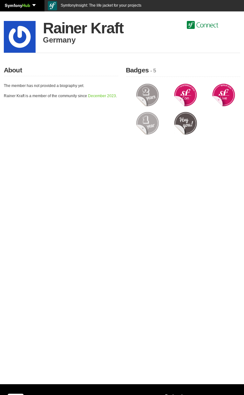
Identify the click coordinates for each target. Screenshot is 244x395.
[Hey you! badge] (185, 123)
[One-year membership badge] (147, 123)
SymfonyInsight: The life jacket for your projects (100, 5)
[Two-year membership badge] (147, 94)
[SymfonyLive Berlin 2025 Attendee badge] (223, 94)
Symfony (17, 5)
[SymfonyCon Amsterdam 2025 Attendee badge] (185, 94)
